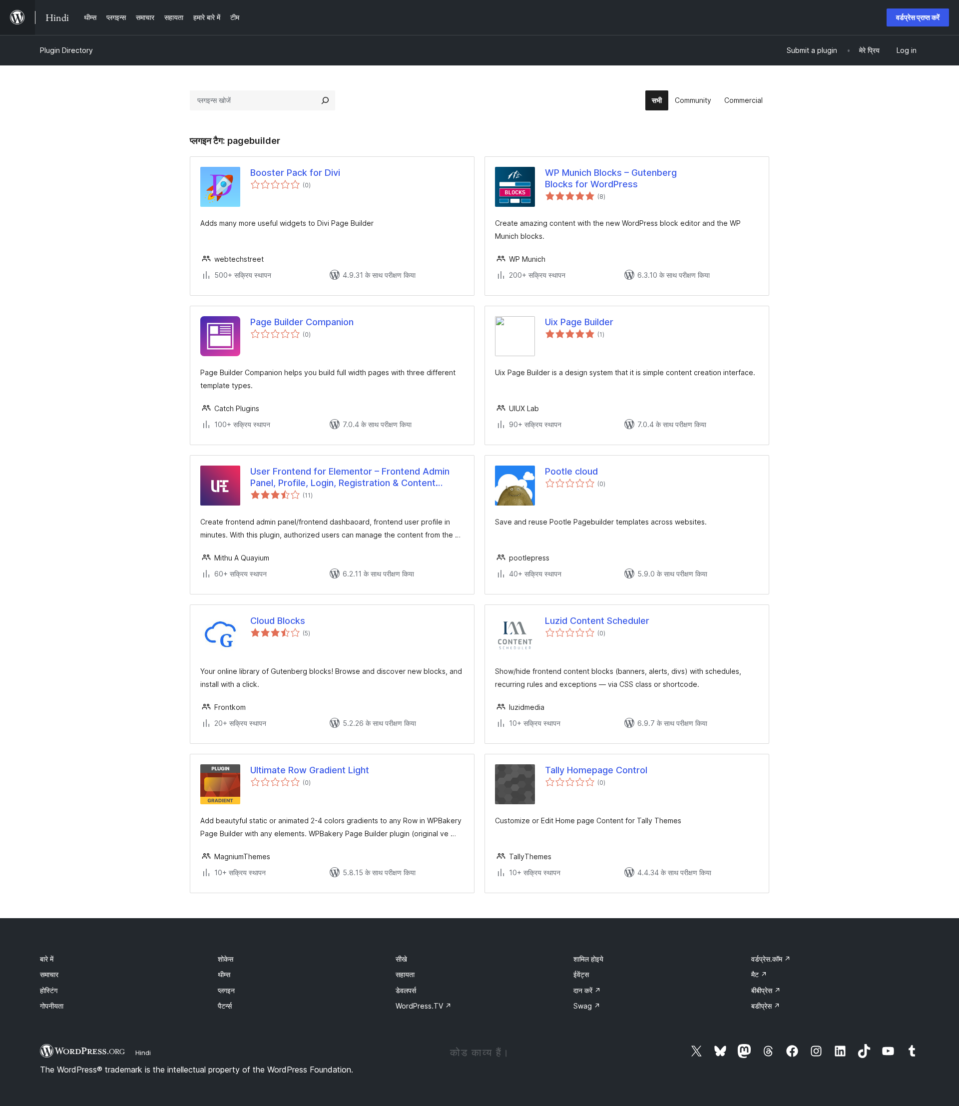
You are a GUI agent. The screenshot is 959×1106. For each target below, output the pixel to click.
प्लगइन (226, 990)
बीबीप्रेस (766, 990)
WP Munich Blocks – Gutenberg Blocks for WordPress (611, 178)
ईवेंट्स (581, 974)
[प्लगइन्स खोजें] (325, 100)
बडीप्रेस (765, 1006)
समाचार (49, 974)
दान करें (587, 990)
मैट (759, 974)
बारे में (46, 959)
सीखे (401, 959)
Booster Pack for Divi (295, 172)
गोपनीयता (51, 1006)
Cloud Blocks (277, 620)
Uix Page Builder (579, 322)
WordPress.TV (424, 1006)
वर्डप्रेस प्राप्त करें (918, 17)
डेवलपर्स (406, 990)
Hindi (143, 1053)
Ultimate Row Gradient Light (309, 770)
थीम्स (224, 974)
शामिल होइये (588, 959)
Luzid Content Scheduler (597, 620)
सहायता (405, 974)
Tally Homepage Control (596, 770)
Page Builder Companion (302, 322)
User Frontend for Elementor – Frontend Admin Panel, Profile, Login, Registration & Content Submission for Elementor (350, 477)
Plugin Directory (66, 50)
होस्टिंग (48, 990)
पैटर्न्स (225, 1006)
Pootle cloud (571, 471)
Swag (586, 1006)
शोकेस (225, 959)
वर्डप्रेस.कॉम (771, 959)
